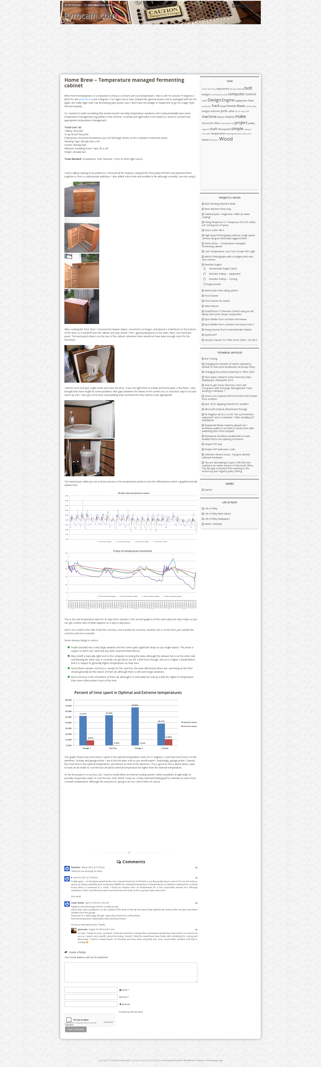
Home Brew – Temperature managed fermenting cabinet (223, 245)
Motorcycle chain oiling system (221, 290)
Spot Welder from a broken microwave (226, 319)
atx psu (233, 89)
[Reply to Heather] (196, 867)
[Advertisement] (160, 49)
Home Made (236, 106)
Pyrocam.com (90, 15)
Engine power (213, 284)
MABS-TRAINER (213, 524)
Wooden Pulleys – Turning (221, 278)
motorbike (225, 123)
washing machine (234, 134)
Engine (228, 100)
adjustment (223, 88)
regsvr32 (205, 129)
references (86, 99)
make (240, 116)
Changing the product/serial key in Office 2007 (229, 371)
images (206, 111)
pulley (251, 123)
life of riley (239, 111)
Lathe (231, 111)
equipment (241, 100)
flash (251, 100)
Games (208, 489)
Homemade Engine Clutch (221, 268)
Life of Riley (211, 508)
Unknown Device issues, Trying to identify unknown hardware (226, 456)
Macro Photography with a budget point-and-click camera (228, 258)
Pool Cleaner (212, 295)
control (250, 94)
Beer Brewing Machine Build (220, 203)
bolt (248, 88)
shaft (214, 129)
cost (204, 100)
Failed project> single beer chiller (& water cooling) (226, 215)
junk (224, 111)
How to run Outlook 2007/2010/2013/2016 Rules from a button (229, 397)
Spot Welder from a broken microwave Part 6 (229, 324)
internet (215, 111)
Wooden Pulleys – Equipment (223, 273)
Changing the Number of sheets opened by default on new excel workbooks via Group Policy (228, 365)
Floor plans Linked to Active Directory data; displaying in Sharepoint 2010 (226, 378)
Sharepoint (224, 129)
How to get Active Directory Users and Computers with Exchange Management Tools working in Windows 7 (227, 387)
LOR (247, 111)
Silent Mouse (212, 306)
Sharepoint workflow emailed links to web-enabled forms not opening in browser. (226, 437)
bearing (240, 89)
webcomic (246, 134)
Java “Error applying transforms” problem (227, 404)
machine (209, 116)
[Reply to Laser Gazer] (196, 903)
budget (206, 94)
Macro (221, 117)
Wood (226, 138)
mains (229, 117)
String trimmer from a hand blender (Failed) (228, 329)
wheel (205, 139)
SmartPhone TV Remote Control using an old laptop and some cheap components (227, 313)
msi (232, 123)
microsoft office (211, 123)
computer (236, 93)
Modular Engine (213, 264)
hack (216, 105)
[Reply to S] (196, 877)
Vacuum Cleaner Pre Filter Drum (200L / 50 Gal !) (231, 340)
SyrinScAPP (211, 334)
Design (214, 100)
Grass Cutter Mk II (214, 230)
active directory (209, 89)
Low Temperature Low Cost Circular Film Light (230, 251)
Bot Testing (211, 358)
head (223, 106)
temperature (218, 133)
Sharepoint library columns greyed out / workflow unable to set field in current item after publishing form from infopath (228, 428)
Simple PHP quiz (213, 444)
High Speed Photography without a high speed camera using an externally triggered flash (228, 237)
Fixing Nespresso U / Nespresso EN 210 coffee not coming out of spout (228, 223)
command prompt (219, 94)
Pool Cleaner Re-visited (217, 300)
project (241, 122)
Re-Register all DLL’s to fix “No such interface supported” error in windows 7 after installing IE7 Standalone (228, 417)
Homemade (251, 106)
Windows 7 (214, 140)
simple (237, 128)
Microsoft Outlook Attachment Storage (226, 409)
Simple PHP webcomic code (220, 449)
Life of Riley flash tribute (218, 513)
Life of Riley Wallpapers (217, 518)
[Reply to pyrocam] (196, 929)
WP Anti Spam (137, 1011)
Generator (206, 106)
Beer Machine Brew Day (218, 208)
